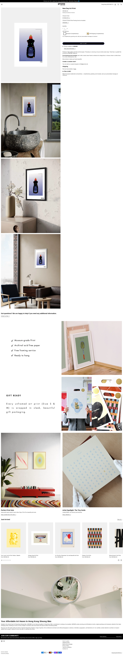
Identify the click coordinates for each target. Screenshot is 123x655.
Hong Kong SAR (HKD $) (107, 4)
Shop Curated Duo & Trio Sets (8, 514)
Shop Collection (66, 514)
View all (119, 519)
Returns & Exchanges (67, 644)
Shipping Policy (66, 642)
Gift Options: (66, 31)
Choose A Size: (65, 15)
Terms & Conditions (66, 647)
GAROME (6, 651)
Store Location (65, 641)
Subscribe (118, 636)
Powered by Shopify (5, 653)
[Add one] (67, 29)
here (75, 69)
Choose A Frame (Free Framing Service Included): (74, 20)
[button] (118, 4)
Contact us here (4, 316)
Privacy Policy (65, 645)
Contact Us (65, 648)
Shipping (64, 12)
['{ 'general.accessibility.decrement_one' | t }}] (63, 29)
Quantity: (64, 26)
